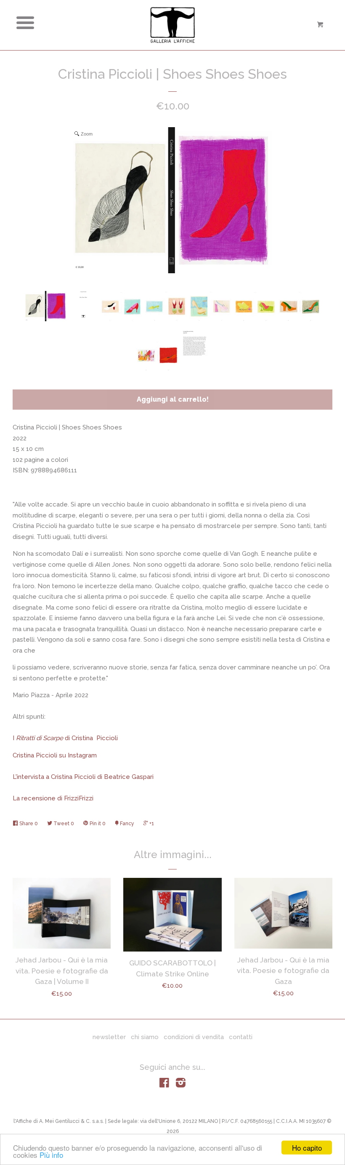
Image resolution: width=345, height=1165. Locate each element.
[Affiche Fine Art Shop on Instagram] (180, 1084)
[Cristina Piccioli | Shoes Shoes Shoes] (46, 306)
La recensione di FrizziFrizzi (53, 798)
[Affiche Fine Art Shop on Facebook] (164, 1084)
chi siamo (145, 1037)
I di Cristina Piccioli (65, 738)
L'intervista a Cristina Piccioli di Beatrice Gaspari (83, 777)
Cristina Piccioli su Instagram (55, 755)
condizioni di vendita (194, 1037)
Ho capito (307, 1147)
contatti (240, 1037)
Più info (51, 1154)
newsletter (109, 1037)
